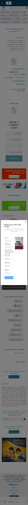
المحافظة (7, 262)
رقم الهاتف (7, 243)
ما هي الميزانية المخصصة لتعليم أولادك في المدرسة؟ (9, 252)
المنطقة (7, 270)
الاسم (6, 237)
